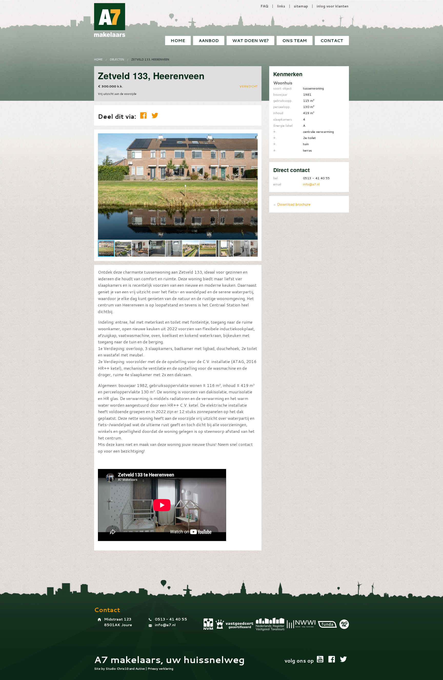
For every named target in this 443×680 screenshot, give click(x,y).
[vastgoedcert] (235, 624)
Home (178, 40)
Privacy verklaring (160, 669)
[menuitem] (332, 40)
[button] (253, 138)
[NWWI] (301, 624)
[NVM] (208, 624)
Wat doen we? (250, 40)
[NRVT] (270, 624)
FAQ (264, 6)
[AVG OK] (344, 624)
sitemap (301, 6)
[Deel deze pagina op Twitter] (155, 115)
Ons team (294, 40)
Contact (331, 40)
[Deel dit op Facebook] (144, 115)
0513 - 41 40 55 (171, 619)
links (281, 6)
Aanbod (209, 40)
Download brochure (293, 204)
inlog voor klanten (332, 6)
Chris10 (123, 669)
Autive (140, 669)
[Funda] (327, 624)
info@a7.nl (311, 184)
